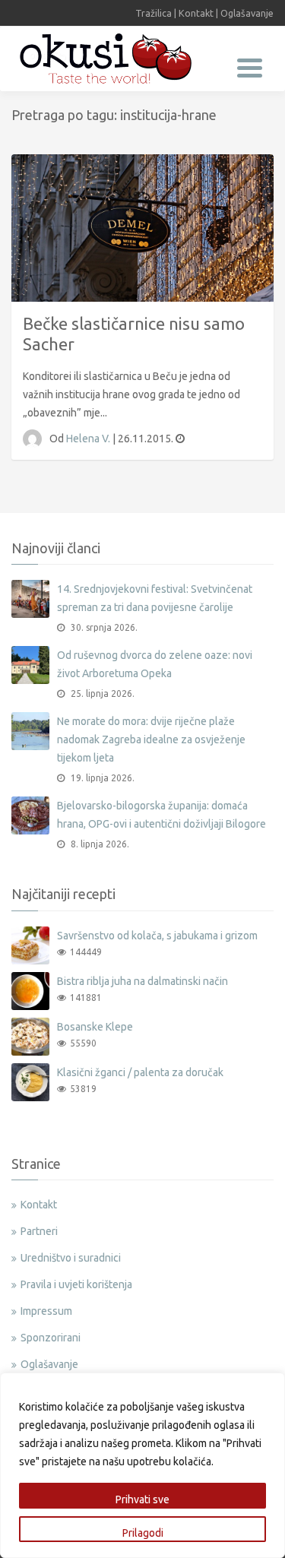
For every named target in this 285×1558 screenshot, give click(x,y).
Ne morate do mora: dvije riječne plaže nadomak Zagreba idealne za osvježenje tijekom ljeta (151, 739)
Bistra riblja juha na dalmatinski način (142, 981)
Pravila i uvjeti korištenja (76, 1284)
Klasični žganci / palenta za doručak (140, 1072)
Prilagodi (142, 1533)
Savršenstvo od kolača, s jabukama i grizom (157, 935)
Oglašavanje (247, 13)
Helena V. (89, 438)
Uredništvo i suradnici (71, 1258)
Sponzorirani (51, 1338)
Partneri (39, 1231)
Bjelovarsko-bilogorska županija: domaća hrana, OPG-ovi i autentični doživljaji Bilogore (161, 815)
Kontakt (196, 13)
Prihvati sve (142, 1499)
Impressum (46, 1311)
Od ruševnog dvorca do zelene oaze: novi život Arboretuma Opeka (154, 664)
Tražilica (153, 13)
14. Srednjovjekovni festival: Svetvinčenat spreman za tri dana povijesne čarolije (154, 598)
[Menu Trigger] (250, 66)
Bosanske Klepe (95, 1027)
